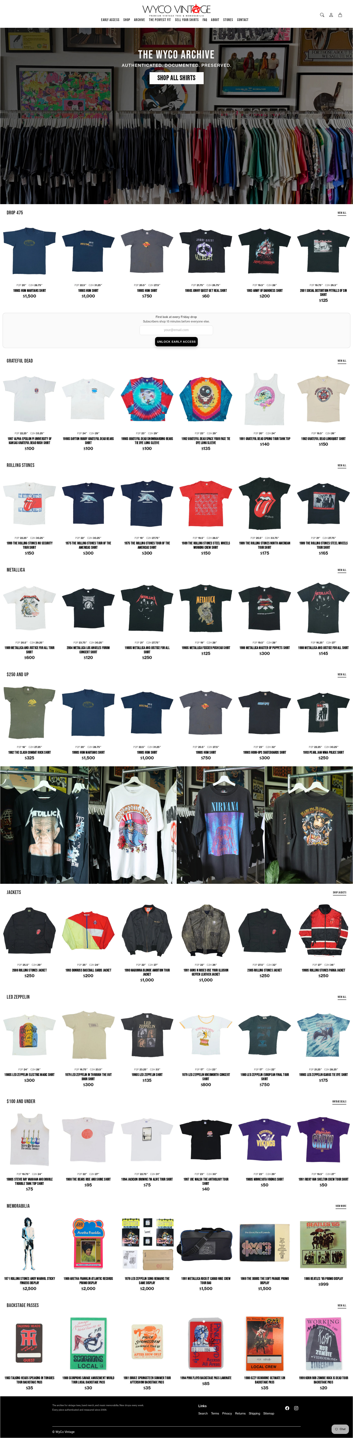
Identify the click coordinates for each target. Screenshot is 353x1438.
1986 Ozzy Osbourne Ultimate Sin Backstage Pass (264, 1380)
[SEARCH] (322, 14)
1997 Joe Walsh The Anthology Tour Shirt (205, 1181)
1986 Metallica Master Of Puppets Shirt (264, 648)
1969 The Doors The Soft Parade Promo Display (264, 1281)
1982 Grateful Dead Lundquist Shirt (323, 439)
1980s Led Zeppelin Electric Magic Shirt (29, 1075)
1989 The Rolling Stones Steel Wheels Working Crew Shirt (206, 545)
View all (342, 213)
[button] (287, 1408)
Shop (126, 20)
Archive (139, 20)
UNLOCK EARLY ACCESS (176, 341)
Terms (215, 1413)
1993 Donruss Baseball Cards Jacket (88, 970)
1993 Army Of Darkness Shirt (265, 291)
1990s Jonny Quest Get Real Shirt (206, 291)
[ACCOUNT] (331, 14)
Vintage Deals (339, 1101)
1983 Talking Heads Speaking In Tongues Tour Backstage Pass (29, 1380)
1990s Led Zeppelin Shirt (147, 1075)
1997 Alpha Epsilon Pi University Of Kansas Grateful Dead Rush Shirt (29, 441)
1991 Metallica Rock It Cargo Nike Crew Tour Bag (205, 1281)
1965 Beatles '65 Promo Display (323, 1279)
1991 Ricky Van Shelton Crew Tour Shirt (323, 1179)
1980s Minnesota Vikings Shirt (265, 1179)
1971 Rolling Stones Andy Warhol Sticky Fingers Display (29, 1281)
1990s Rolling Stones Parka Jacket (323, 970)
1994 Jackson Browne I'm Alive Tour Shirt (147, 1179)
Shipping (254, 1413)
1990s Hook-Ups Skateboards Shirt (264, 753)
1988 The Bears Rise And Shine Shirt (88, 1179)
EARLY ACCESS (110, 20)
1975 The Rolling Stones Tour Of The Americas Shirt (88, 545)
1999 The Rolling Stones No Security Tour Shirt (30, 545)
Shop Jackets (339, 892)
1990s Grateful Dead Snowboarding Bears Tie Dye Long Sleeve (147, 441)
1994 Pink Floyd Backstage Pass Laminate (205, 1378)
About (215, 20)
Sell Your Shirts (187, 20)
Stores (228, 20)
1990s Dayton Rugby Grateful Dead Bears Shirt (88, 441)
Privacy (227, 1413)
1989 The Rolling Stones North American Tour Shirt (264, 545)
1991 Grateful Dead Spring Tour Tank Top (264, 439)
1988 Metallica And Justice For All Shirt (323, 648)
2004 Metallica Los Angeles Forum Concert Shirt (88, 650)
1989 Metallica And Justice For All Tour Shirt (29, 650)
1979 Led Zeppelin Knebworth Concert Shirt (206, 1077)
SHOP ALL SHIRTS (177, 78)
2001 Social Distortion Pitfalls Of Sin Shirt (323, 293)
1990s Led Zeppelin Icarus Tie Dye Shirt (323, 1075)
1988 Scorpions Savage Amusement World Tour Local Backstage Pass (88, 1380)
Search (203, 1413)
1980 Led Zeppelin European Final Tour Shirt (264, 1077)
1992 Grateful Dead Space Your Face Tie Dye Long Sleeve (205, 441)
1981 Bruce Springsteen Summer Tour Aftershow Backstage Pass (147, 1380)
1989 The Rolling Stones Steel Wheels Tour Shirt (323, 545)
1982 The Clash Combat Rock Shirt (29, 753)
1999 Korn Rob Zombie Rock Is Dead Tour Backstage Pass (323, 1380)
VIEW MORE (341, 1206)
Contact (243, 20)
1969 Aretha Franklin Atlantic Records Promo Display (88, 1281)
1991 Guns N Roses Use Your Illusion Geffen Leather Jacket (205, 972)
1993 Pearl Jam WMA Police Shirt (323, 753)
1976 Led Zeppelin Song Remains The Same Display (147, 1281)
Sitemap (268, 1413)
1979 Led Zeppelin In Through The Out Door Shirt (88, 1077)
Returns (240, 1413)
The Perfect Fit (160, 20)
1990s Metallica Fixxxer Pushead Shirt (206, 648)
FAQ (205, 20)
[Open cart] (340, 14)
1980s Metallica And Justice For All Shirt (147, 650)
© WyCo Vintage (63, 1432)
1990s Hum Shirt (88, 291)
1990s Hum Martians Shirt (29, 291)
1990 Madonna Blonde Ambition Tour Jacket (147, 972)
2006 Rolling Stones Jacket (29, 970)
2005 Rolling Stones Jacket (264, 970)
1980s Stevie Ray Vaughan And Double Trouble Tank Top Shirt (29, 1181)
